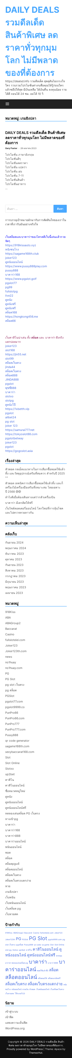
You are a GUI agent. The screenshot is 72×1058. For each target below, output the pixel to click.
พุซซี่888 (10, 388)
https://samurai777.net (19, 430)
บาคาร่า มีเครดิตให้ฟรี (19, 503)
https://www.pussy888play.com (26, 266)
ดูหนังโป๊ (10, 404)
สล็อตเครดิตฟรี (54, 978)
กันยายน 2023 (14, 565)
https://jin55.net (15, 354)
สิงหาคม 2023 (14, 570)
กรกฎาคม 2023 (15, 576)
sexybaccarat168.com (19, 752)
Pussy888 (11, 735)
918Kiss (10, 612)
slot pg (8, 950)
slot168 (10, 350)
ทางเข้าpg (11, 819)
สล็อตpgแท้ (12, 863)
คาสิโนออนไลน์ (14, 785)
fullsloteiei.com (15, 640)
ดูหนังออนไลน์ (14, 262)
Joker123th (10, 939)
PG (7, 673)
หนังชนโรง (12, 249)
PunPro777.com (15, 729)
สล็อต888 (11, 375)
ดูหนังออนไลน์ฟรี (15, 808)
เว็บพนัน (10, 897)
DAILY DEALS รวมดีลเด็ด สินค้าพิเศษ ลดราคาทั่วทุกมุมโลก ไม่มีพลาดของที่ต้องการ (35, 137)
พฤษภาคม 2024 (15, 548)
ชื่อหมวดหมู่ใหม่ (15, 791)
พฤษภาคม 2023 (15, 587)
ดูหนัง (8, 299)
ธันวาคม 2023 (14, 553)
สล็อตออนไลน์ (14, 869)
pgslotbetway (14, 438)
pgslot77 (11, 283)
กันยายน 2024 (14, 542)
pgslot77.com (14, 701)
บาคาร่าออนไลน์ (15, 841)
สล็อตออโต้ (42, 978)
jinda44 (10, 367)
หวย (7, 886)
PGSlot (9, 696)
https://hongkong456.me (21, 316)
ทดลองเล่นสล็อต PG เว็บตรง (22, 813)
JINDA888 (12, 379)
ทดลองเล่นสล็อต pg (20, 963)
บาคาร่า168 (12, 274)
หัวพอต (32, 989)
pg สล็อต (11, 690)
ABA (8, 617)
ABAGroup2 (13, 623)
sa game (45, 945)
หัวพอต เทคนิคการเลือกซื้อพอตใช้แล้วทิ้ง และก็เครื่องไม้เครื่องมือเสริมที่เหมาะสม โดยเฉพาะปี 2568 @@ (34, 487)
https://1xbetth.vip (17, 409)
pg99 (8, 287)
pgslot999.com (55, 939)
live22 (9, 295)
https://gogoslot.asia (19, 451)
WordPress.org (15, 1028)
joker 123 (11, 425)
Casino (9, 634)
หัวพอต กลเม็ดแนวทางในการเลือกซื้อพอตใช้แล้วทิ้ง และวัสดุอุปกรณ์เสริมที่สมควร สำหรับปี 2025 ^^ (35, 473)
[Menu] (7, 104)
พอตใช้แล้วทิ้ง (42, 971)
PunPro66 (11, 712)
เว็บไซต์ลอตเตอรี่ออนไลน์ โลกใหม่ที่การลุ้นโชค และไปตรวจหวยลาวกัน (34, 510)
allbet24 (10, 417)
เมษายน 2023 (14, 593)
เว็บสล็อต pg (13, 908)
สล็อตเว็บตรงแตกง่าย (18, 880)
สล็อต (8, 858)
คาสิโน (9, 780)
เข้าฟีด (9, 1017)
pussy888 (11, 270)
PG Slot (10, 679)
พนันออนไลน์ (13, 847)
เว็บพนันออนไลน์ (15, 903)
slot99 (9, 358)
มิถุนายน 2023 (14, 581)
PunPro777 (12, 724)
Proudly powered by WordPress (25, 1049)
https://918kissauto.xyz (20, 245)
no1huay (10, 662)
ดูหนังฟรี (10, 304)
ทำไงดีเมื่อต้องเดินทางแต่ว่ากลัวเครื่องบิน (30, 497)
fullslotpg (11, 291)
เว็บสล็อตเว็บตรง (57, 989)
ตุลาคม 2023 (13, 559)
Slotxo (9, 768)
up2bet (10, 774)
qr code (37, 945)
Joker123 (11, 645)
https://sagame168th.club (22, 253)
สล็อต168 (11, 312)
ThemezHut (35, 1052)
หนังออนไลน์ (16, 989)
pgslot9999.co (15, 707)
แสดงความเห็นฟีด (16, 1022)
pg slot (10, 421)
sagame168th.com (17, 746)
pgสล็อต (19, 945)
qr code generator (17, 740)
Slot (7, 757)
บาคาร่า (10, 392)
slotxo (9, 396)
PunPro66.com (14, 718)
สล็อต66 (10, 320)
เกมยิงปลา (11, 891)
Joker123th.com (16, 651)
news (8, 656)
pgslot (9, 383)
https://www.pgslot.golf (21, 279)
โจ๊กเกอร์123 (20, 993)
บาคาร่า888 (12, 835)
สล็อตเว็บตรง (13, 362)
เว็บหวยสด (11, 914)
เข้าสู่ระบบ (11, 1011)
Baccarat (11, 628)
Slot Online (12, 763)
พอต (8, 852)
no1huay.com (13, 668)
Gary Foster (11, 148)
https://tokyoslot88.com (21, 434)
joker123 (11, 258)
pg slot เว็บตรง (14, 684)
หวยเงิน (25, 989)
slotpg (9, 400)
